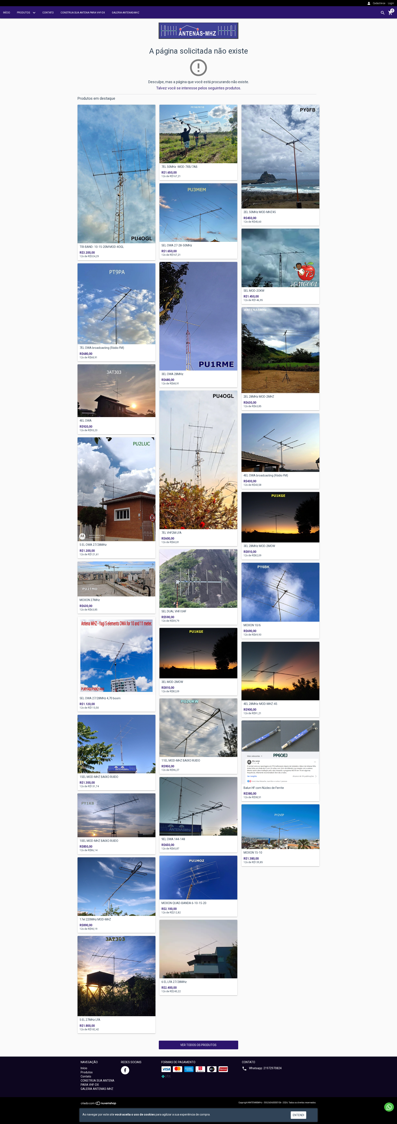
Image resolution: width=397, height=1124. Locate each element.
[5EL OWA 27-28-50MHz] (198, 212)
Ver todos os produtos (198, 1045)
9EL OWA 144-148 (173, 839)
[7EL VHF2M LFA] (198, 460)
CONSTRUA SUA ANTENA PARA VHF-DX (83, 12)
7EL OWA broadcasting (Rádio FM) (102, 347)
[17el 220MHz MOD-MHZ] (116, 886)
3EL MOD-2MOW (172, 682)
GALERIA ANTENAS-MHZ (125, 12)
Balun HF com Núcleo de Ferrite (264, 787)
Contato (48, 12)
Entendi (298, 1115)
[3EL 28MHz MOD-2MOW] (280, 517)
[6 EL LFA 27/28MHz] (198, 949)
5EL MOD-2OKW (254, 290)
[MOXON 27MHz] (116, 578)
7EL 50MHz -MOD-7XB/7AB (179, 166)
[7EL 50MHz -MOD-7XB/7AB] (198, 134)
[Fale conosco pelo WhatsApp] (389, 1107)
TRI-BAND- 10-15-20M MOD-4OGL (102, 246)
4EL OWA (86, 420)
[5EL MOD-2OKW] (280, 258)
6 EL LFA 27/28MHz (174, 982)
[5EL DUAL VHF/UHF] (198, 578)
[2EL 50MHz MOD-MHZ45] (280, 157)
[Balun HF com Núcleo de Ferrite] (280, 752)
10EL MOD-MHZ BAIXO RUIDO (99, 840)
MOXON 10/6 (252, 625)
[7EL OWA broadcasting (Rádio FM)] (116, 303)
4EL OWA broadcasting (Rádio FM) (266, 475)
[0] (390, 14)
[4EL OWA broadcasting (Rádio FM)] (280, 442)
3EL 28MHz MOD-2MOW (259, 546)
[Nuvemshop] (99, 1104)
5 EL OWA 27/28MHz (93, 544)
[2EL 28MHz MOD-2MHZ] (280, 350)
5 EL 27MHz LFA (90, 1019)
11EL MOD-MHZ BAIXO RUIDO (180, 760)
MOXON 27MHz (90, 600)
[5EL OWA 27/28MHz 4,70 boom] (116, 656)
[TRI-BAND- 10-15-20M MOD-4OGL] (116, 174)
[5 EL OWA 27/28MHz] (116, 489)
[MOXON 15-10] (280, 826)
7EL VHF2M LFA (171, 532)
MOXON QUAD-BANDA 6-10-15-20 (183, 903)
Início (6, 12)
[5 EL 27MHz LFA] (116, 976)
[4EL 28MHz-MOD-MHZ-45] (280, 671)
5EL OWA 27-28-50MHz (176, 245)
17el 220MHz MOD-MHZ (95, 919)
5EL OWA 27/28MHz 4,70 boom (100, 698)
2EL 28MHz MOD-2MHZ (259, 396)
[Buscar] (382, 12)
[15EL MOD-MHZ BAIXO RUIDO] (116, 744)
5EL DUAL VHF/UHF (173, 611)
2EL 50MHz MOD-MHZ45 (260, 212)
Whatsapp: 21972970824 (265, 1068)
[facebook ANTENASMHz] (125, 1070)
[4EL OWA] (116, 390)
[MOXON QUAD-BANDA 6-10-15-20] (198, 878)
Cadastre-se (379, 3)
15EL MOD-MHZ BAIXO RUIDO (99, 777)
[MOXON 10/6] (280, 592)
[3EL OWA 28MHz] (198, 316)
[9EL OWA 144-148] (198, 806)
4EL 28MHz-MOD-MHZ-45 (260, 703)
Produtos (24, 12)
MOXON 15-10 (253, 852)
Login (391, 3)
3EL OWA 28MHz (172, 374)
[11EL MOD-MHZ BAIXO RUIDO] (198, 727)
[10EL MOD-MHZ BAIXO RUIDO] (116, 815)
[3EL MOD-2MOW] (198, 653)
